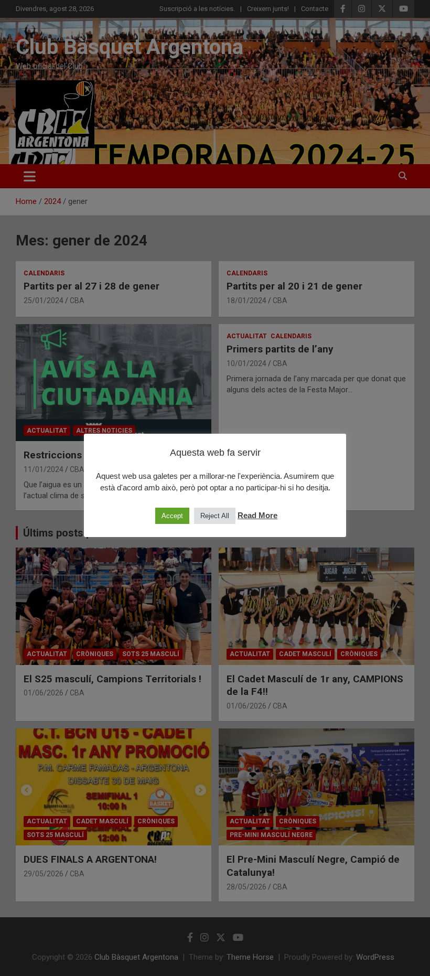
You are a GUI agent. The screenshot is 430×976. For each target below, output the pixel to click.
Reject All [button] (214, 516)
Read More (257, 515)
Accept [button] (172, 516)
